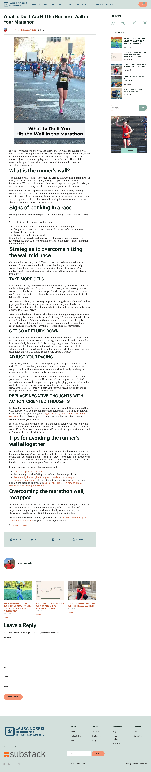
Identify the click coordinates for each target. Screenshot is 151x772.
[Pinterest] (145, 23)
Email (6, 677)
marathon (16, 525)
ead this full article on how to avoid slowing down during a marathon (45, 484)
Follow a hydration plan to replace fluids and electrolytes (45, 477)
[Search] (143, 108)
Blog (52, 4)
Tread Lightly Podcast (65, 4)
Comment (8, 637)
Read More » (7, 617)
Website (7, 686)
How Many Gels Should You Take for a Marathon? (134, 79)
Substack (109, 4)
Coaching (36, 4)
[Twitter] (123, 23)
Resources (81, 4)
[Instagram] (134, 23)
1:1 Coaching (129, 150)
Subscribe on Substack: (14, 747)
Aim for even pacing (25, 480)
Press (91, 4)
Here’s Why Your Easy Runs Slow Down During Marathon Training (50, 606)
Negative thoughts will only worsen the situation (47, 415)
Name (7, 667)
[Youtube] (4, 764)
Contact (99, 4)
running (24, 525)
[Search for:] (79, 753)
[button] (18, 539)
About (45, 4)
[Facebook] (113, 23)
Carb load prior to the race (28, 471)
